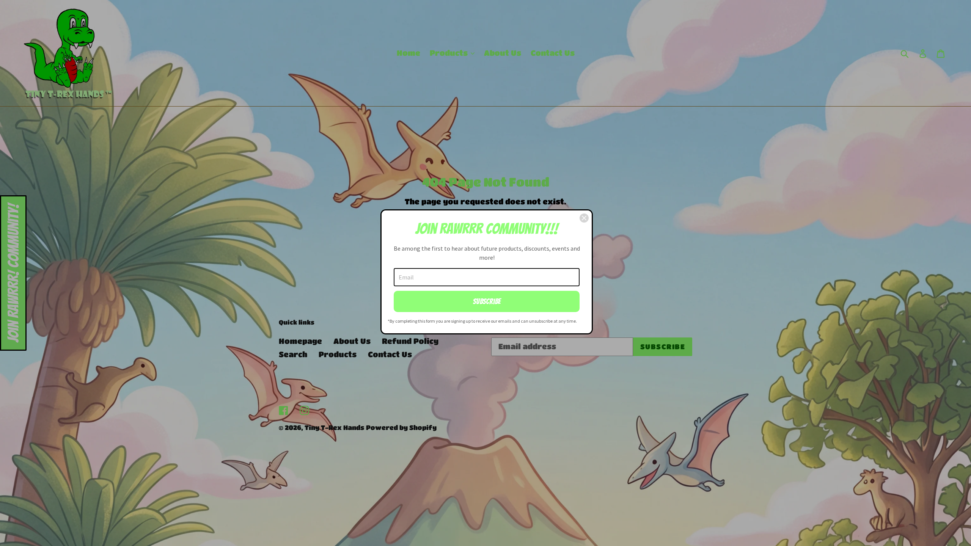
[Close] (584, 218)
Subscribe (487, 301)
